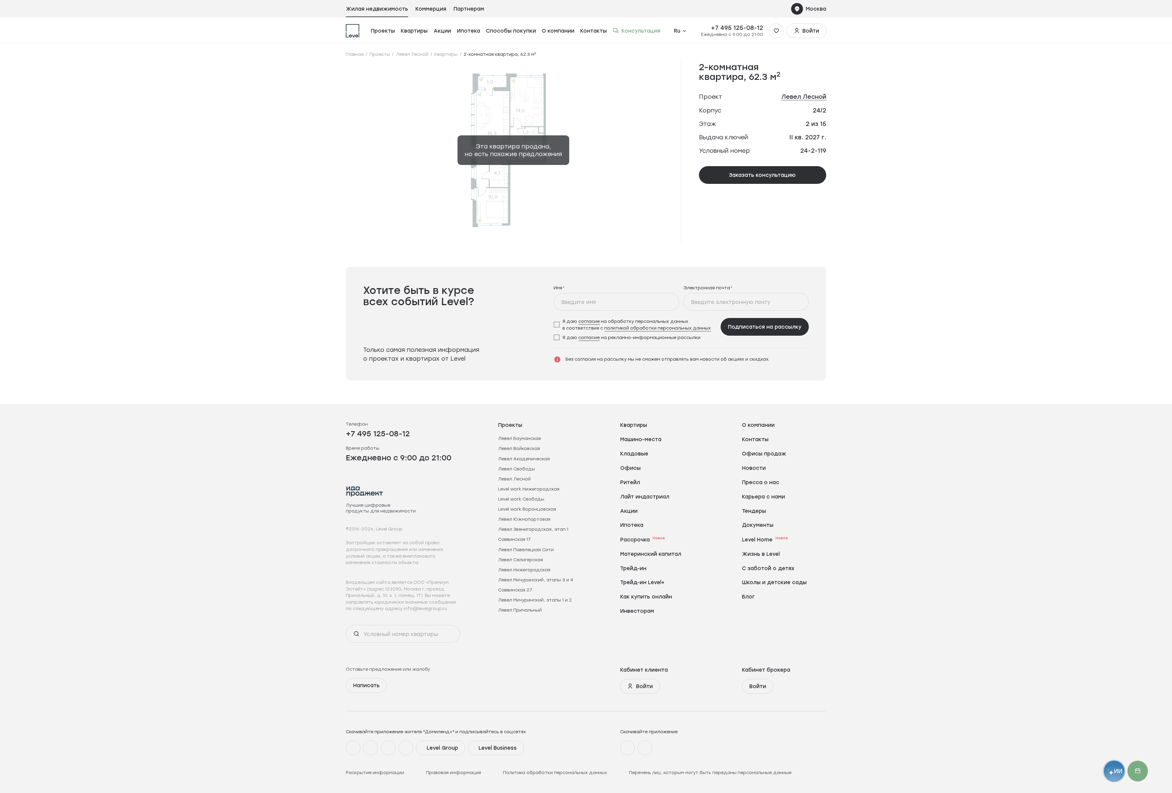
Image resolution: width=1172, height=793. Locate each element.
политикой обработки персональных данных (657, 328)
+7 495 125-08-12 (737, 27)
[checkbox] (635, 324)
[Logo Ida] (365, 491)
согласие (589, 321)
